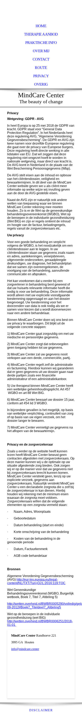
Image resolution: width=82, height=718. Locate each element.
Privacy (41, 76)
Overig (41, 84)
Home (41, 26)
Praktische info (41, 43)
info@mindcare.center (25, 649)
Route (41, 68)
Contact (41, 59)
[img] (41, 11)
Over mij (41, 51)
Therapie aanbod (41, 34)
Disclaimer (41, 710)
